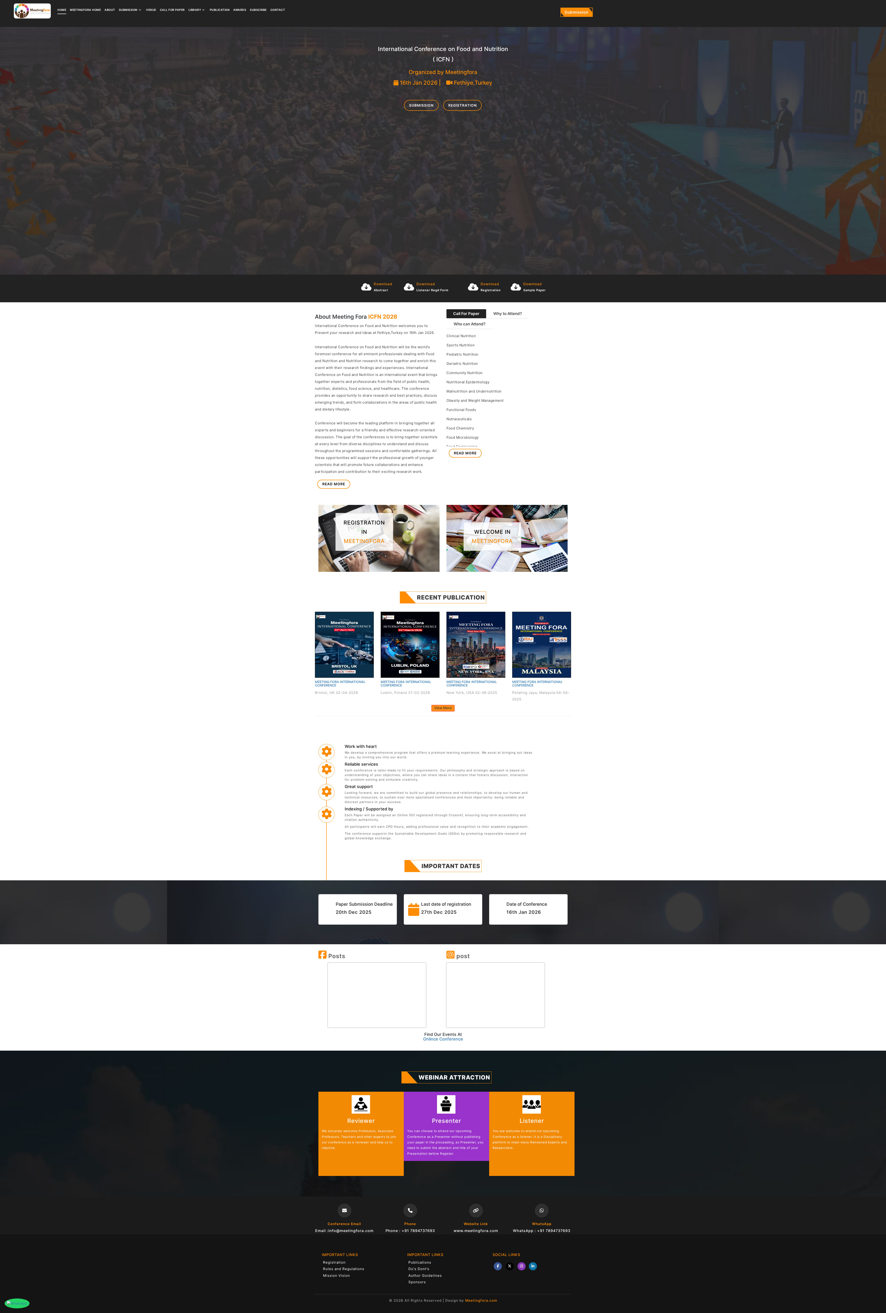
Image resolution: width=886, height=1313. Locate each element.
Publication (220, 10)
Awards (239, 10)
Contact (277, 10)
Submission (576, 12)
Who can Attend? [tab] (469, 324)
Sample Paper (534, 290)
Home (61, 10)
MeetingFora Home (85, 10)
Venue (151, 10)
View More (443, 708)
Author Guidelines (425, 1275)
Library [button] (195, 10)
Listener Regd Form (432, 290)
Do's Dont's (418, 1269)
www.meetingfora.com (476, 1230)
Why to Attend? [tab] (507, 313)
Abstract (381, 290)
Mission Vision (336, 1275)
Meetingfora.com (481, 1300)
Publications (419, 1262)
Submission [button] (128, 10)
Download (383, 284)
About (110, 10)
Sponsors (417, 1282)
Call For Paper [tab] (466, 313)
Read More (333, 484)
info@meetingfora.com (351, 1230)
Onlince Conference (443, 1039)
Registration (462, 105)
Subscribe (258, 10)
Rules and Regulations (343, 1269)
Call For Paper (172, 10)
